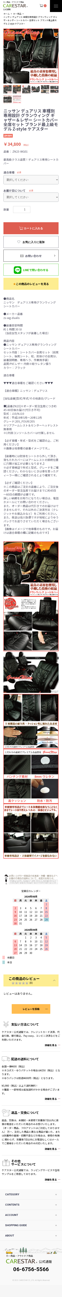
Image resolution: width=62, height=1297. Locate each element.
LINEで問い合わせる (35, 270)
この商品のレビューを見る (31, 284)
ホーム (6, 13)
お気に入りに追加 (33, 242)
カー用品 (17, 13)
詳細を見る (51, 1045)
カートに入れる (33, 228)
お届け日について (14, 190)
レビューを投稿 (31, 1009)
